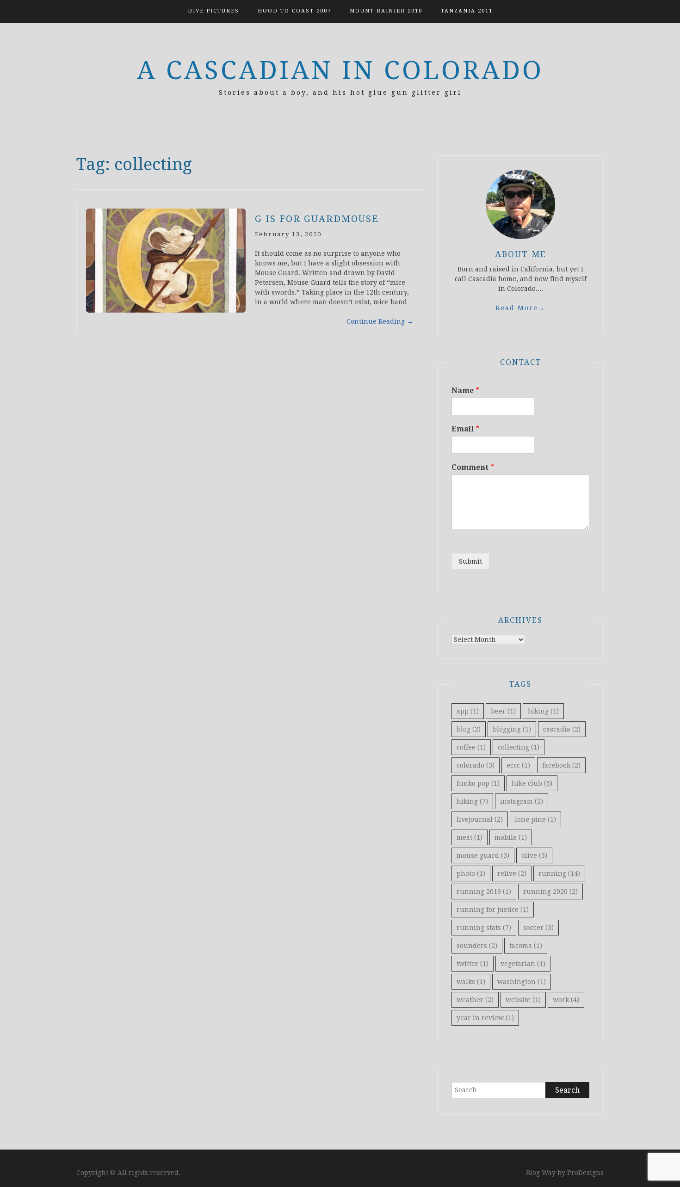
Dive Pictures (213, 11)
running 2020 (550, 891)
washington (521, 981)
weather (475, 999)
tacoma (525, 945)
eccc (518, 765)
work (566, 999)
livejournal (480, 819)
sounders (477, 945)
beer (503, 711)
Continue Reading (380, 321)
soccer (538, 927)
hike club (532, 783)
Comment (472, 467)
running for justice (493, 909)
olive (534, 855)
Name (465, 390)
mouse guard (483, 855)
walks (471, 981)
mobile (511, 837)
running (559, 873)
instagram (521, 801)
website (523, 999)
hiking (472, 801)
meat (469, 837)
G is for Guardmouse (317, 218)
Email (465, 428)
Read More (520, 308)
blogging (512, 729)
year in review (485, 1017)
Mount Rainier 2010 (386, 11)
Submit (470, 561)
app (468, 711)
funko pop (478, 783)
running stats (484, 927)
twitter (472, 963)
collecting (518, 747)
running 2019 (484, 891)
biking (543, 711)
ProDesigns (585, 1172)
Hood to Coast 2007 (294, 11)
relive (511, 873)
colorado (476, 765)
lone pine (535, 819)
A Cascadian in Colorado (340, 70)
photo (471, 873)
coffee (471, 747)
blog (469, 729)
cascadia (562, 729)
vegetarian (523, 963)
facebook (561, 765)
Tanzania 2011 (467, 11)
